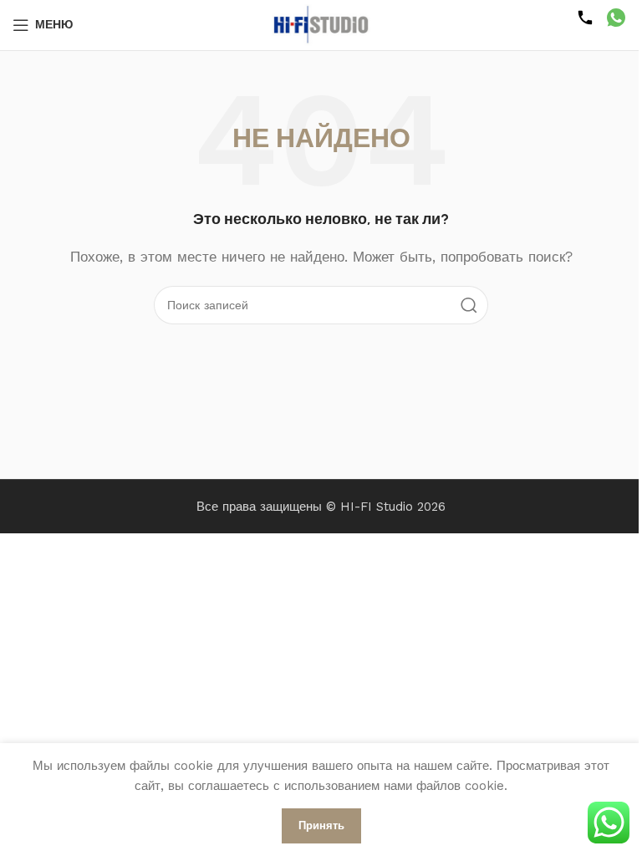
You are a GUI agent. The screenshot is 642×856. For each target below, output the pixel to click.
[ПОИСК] (469, 305)
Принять (321, 825)
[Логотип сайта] (321, 24)
